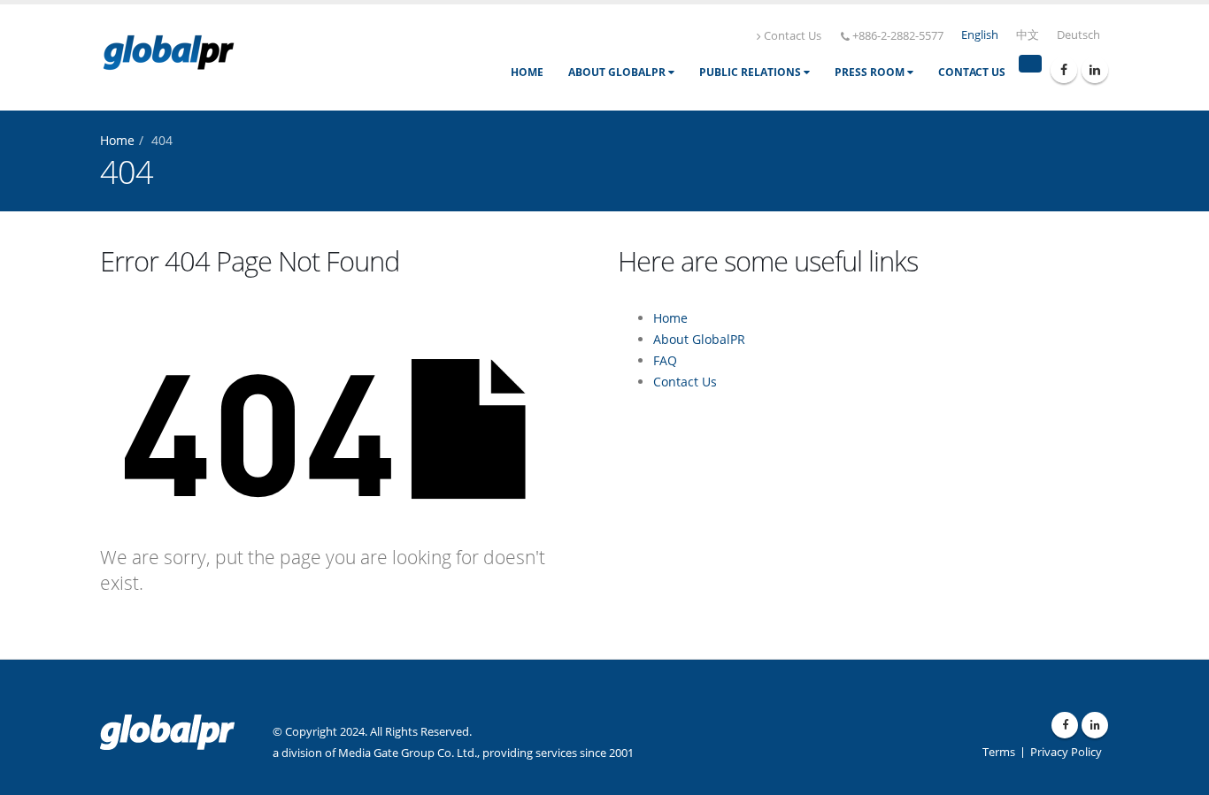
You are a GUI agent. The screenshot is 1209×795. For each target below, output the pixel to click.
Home (527, 72)
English (979, 34)
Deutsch (1078, 34)
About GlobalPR (618, 72)
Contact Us (792, 35)
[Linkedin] (1095, 70)
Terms (998, 752)
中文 (1027, 34)
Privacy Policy (1066, 752)
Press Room (871, 72)
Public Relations (751, 72)
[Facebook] (1064, 70)
